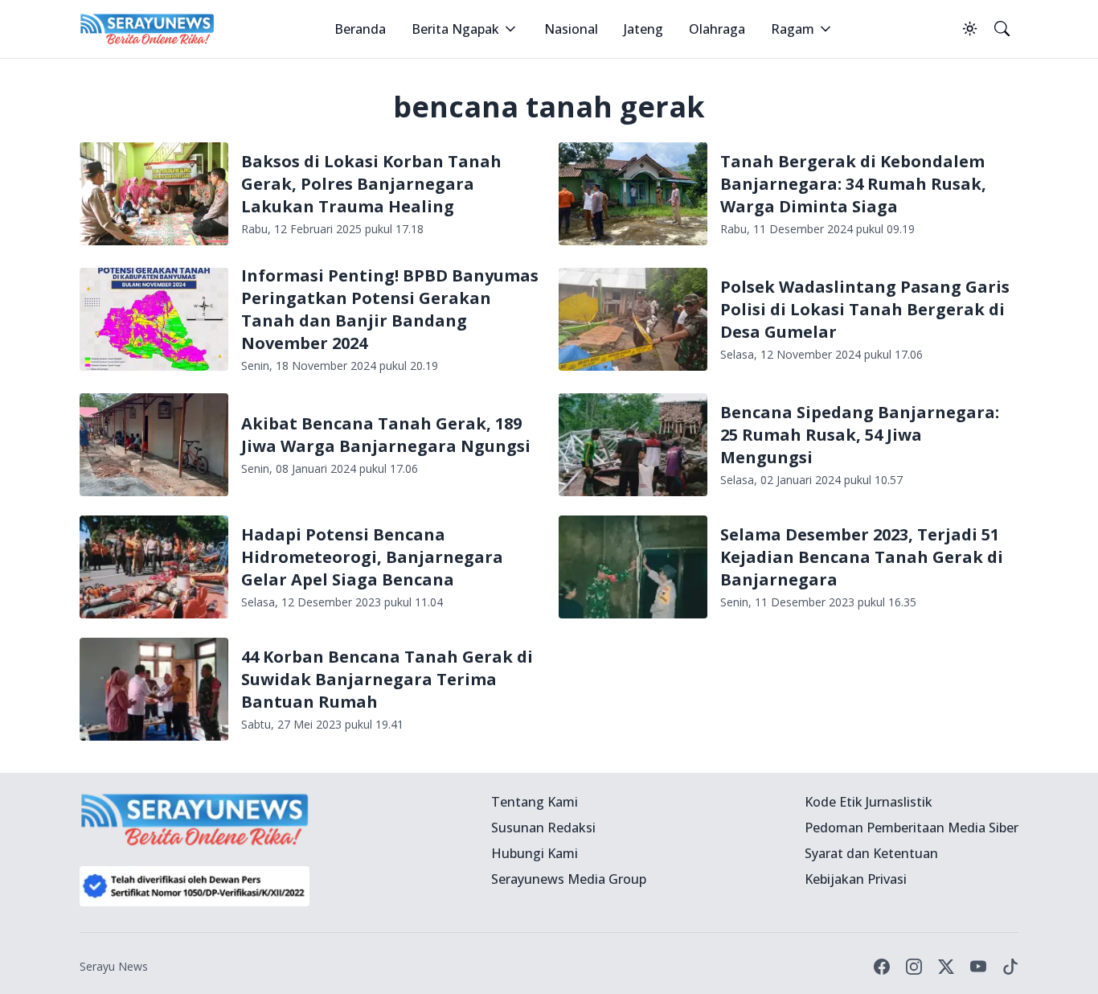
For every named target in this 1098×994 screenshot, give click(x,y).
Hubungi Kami (534, 853)
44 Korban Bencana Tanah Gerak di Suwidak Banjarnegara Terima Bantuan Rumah (387, 679)
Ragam (792, 29)
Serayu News (114, 966)
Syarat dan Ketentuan (871, 853)
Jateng (643, 29)
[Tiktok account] (1010, 967)
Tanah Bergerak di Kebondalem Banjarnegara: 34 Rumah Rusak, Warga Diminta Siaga (853, 183)
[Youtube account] (978, 967)
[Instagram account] (914, 967)
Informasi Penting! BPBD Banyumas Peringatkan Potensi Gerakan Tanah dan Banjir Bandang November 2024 (390, 309)
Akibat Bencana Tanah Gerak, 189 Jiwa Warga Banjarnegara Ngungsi (386, 435)
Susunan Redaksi (543, 827)
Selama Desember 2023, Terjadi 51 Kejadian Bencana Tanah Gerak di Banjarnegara (861, 557)
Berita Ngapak (455, 29)
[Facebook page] (882, 967)
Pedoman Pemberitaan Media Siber (911, 827)
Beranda (360, 29)
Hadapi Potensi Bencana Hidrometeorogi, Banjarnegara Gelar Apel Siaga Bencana (372, 557)
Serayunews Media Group (568, 879)
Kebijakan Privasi (856, 879)
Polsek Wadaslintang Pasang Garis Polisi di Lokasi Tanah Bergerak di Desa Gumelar (865, 309)
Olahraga (717, 29)
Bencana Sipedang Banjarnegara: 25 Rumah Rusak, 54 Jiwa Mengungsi (859, 434)
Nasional (571, 29)
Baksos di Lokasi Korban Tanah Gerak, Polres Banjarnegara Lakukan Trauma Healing (371, 183)
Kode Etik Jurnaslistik (868, 802)
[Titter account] (946, 967)
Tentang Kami (534, 802)
